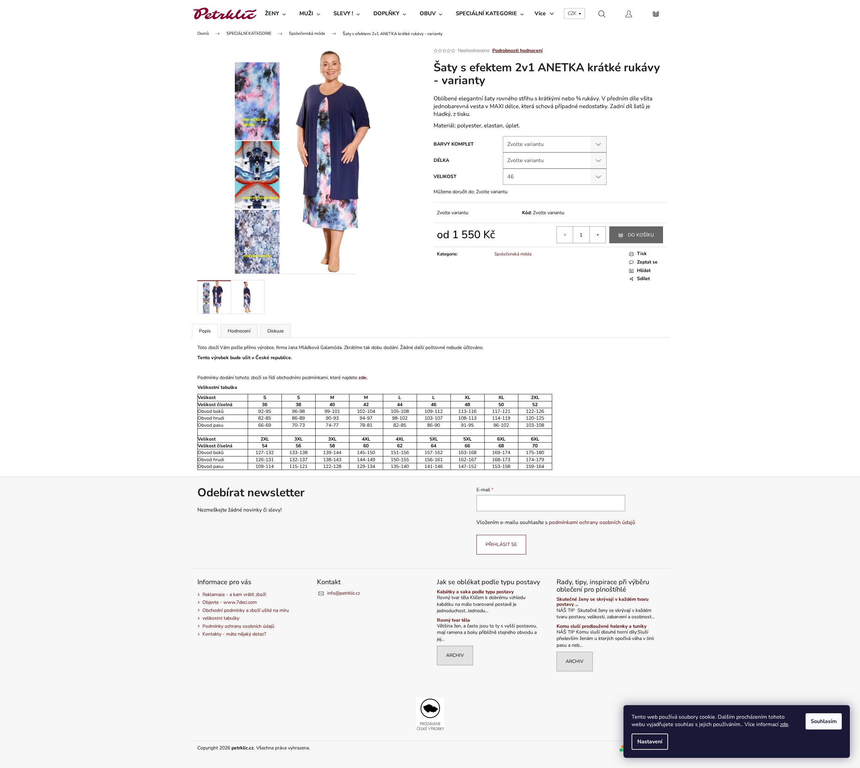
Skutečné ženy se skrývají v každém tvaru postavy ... (602, 602)
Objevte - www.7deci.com (229, 602)
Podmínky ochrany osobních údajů (238, 626)
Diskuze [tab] (275, 331)
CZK (573, 13)
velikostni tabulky (220, 618)
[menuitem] (275, 13)
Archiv (455, 655)
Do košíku (641, 235)
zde (784, 724)
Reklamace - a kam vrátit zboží (234, 594)
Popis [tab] (205, 331)
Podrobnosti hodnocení (517, 50)
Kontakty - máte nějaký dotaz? (234, 634)
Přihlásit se (501, 544)
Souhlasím (824, 721)
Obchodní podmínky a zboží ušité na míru (245, 610)
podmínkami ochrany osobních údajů (592, 522)
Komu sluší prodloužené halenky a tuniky (601, 626)
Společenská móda (513, 254)
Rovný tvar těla (453, 620)
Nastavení (649, 741)
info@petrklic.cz (343, 593)
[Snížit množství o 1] (565, 235)
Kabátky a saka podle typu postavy (475, 591)
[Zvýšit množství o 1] (597, 235)
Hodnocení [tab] (239, 331)
